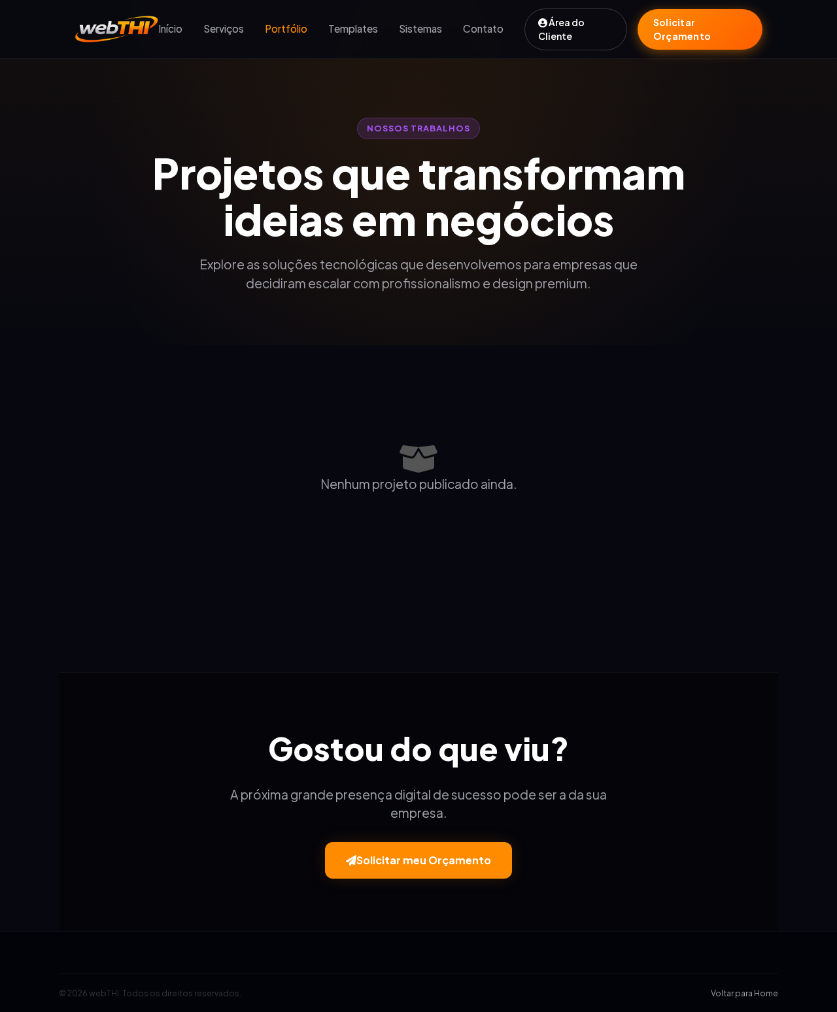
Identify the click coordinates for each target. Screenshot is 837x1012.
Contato (483, 28)
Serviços (223, 28)
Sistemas (420, 28)
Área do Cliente (561, 29)
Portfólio (286, 28)
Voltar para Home (744, 993)
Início (170, 28)
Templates (353, 28)
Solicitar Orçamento (682, 29)
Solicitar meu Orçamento (423, 860)
